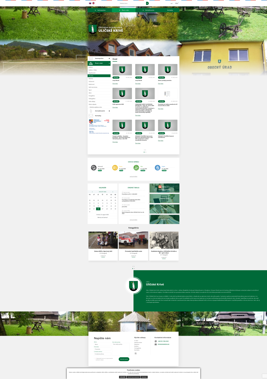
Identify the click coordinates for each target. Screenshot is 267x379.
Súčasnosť (91, 81)
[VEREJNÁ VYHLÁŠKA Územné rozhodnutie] (167, 125)
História (91, 78)
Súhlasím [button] (122, 377)
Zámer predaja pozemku (165, 80)
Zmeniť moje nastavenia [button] (133, 377)
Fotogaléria (92, 96)
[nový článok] (122, 69)
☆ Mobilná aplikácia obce (95, 107)
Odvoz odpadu (92, 104)
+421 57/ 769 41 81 (163, 341)
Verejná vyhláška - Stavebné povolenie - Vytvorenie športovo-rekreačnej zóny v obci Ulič (121, 137)
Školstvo (136, 344)
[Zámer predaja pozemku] (167, 69)
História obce (138, 342)
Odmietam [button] (144, 377)
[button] (100, 10)
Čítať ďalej (115, 83)
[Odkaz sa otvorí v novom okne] (135, 353)
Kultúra (91, 67)
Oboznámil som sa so (104, 359)
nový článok (116, 80)
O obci (136, 340)
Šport (90, 90)
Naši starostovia (93, 87)
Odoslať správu (124, 359)
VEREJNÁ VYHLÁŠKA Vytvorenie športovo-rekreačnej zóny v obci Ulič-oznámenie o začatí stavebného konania (144, 138)
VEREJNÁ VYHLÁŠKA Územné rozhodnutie (166, 136)
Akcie (90, 93)
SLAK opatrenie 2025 (118, 104)
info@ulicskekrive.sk (163, 344)
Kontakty (170, 10)
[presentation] (144, 150)
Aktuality (91, 76)
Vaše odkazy (92, 101)
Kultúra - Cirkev (93, 70)
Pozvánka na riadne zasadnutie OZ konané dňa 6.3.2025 (167, 104)
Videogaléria (92, 98)
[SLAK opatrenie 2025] (122, 93)
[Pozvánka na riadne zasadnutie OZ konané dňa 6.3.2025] (167, 93)
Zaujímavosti (92, 73)
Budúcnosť (91, 84)
